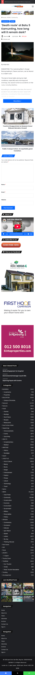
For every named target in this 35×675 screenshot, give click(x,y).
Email (3, 192)
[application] (17, 226)
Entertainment (8, 472)
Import (4, 456)
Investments (7, 392)
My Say (6, 539)
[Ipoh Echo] (17, 6)
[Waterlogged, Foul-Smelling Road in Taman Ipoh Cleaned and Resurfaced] (28, 599)
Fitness (6, 478)
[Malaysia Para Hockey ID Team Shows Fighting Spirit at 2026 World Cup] (28, 592)
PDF (3, 547)
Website (3, 199)
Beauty (6, 464)
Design (6, 469)
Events (6, 433)
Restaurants (7, 422)
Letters (6, 536)
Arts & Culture (8, 461)
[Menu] (33, 7)
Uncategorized (6, 575)
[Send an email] (9, 36)
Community (14, 17)
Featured (5, 403)
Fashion (6, 475)
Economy (6, 503)
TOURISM (5, 561)
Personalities (7, 514)
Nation (4, 489)
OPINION (5, 519)
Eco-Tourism (7, 564)
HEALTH (4, 439)
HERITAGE (5, 447)
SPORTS (4, 553)
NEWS (8, 17)
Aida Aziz (6, 36)
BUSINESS (5, 389)
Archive (3, 621)
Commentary (7, 522)
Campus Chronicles (9, 400)
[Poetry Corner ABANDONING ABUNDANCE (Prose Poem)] (17, 592)
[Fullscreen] (31, 234)
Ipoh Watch (7, 530)
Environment (7, 506)
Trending (4, 572)
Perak (4, 550)
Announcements (8, 431)
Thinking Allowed (9, 542)
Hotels (6, 567)
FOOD (4, 408)
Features (4, 406)
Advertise (4, 618)
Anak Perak (7, 494)
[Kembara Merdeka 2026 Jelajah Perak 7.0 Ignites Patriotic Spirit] (28, 586)
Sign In (3, 627)
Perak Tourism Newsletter (11, 569)
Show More (17, 101)
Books (6, 467)
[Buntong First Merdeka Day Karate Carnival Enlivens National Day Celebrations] (6, 586)
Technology (7, 483)
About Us (4, 613)
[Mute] (28, 234)
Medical (6, 444)
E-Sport (6, 555)
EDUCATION (6, 397)
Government (7, 508)
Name (3, 184)
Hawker (6, 411)
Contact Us (4, 624)
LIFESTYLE (5, 458)
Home (4, 17)
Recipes (6, 420)
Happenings (5, 428)
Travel (5, 486)
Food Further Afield (7, 425)
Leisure (6, 481)
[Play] (4, 234)
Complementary (8, 442)
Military (6, 511)
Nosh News (7, 417)
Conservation (8, 500)
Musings (6, 414)
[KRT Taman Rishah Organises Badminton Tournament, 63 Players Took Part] (17, 599)
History (6, 450)
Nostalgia (6, 453)
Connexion (7, 525)
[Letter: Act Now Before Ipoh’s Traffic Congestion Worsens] (6, 592)
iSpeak (6, 533)
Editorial (6, 528)
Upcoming (7, 436)
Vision (3, 615)
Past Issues (5, 544)
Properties (7, 395)
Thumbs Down (6, 558)
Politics (6, 517)
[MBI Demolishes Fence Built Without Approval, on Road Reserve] (6, 599)
